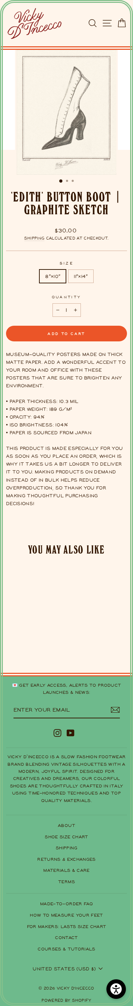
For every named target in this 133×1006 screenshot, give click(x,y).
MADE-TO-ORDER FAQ (66, 903)
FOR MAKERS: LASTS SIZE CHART (66, 926)
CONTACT (66, 937)
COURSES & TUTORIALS (66, 949)
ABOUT (66, 825)
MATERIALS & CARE (66, 870)
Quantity (67, 297)
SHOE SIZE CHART (66, 836)
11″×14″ (81, 276)
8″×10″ (52, 276)
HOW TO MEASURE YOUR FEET (66, 915)
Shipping (34, 238)
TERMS (66, 881)
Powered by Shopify (66, 1000)
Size (66, 263)
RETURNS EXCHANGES (66, 859)
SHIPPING (66, 847)
